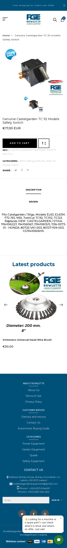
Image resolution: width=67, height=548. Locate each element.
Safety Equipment (33, 461)
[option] (33, 71)
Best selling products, (33, 160)
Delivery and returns (33, 416)
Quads (33, 455)
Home (6, 35)
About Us (33, 390)
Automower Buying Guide (33, 428)
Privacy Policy (33, 401)
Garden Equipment (33, 449)
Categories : (10, 161)
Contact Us (33, 422)
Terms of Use (33, 395)
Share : (7, 170)
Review (33, 201)
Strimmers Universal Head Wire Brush (27, 339)
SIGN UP (56, 500)
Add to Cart (20, 143)
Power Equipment (34, 443)
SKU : (6, 150)
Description (33, 189)
